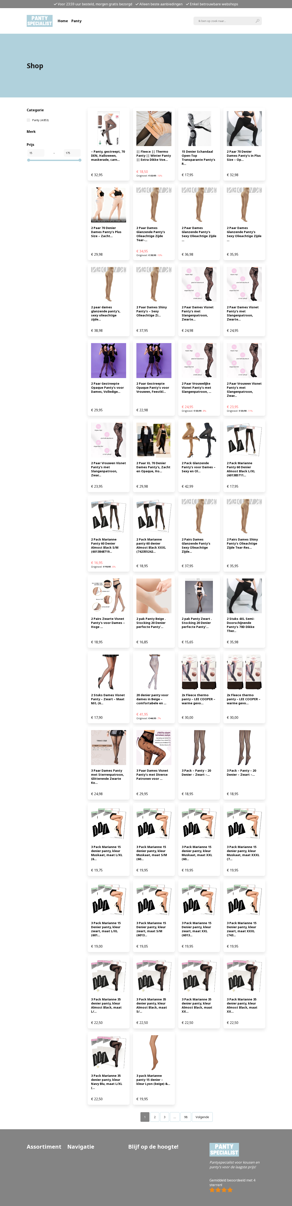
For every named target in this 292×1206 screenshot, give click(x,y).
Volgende (202, 1117)
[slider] (28, 160)
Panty (76, 21)
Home (63, 21)
